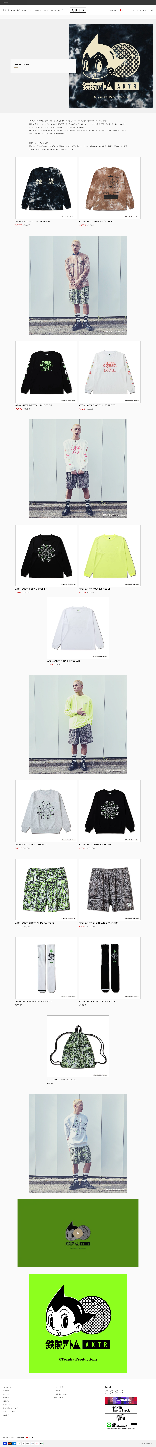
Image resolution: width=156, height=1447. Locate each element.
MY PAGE (6, 1394)
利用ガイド (7, 1401)
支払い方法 (7, 1405)
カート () (143, 10)
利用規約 (6, 1415)
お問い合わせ (58, 1398)
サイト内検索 (58, 1387)
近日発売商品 (15, 10)
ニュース (57, 1391)
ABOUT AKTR (8, 1387)
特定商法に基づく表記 (10, 1408)
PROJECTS (37, 10)
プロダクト (25, 10)
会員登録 (6, 1398)
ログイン (135, 10)
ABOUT (46, 10)
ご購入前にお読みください (63, 1394)
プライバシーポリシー (10, 1412)
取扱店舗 (6, 1391)
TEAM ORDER (56, 10)
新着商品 (6, 10)
